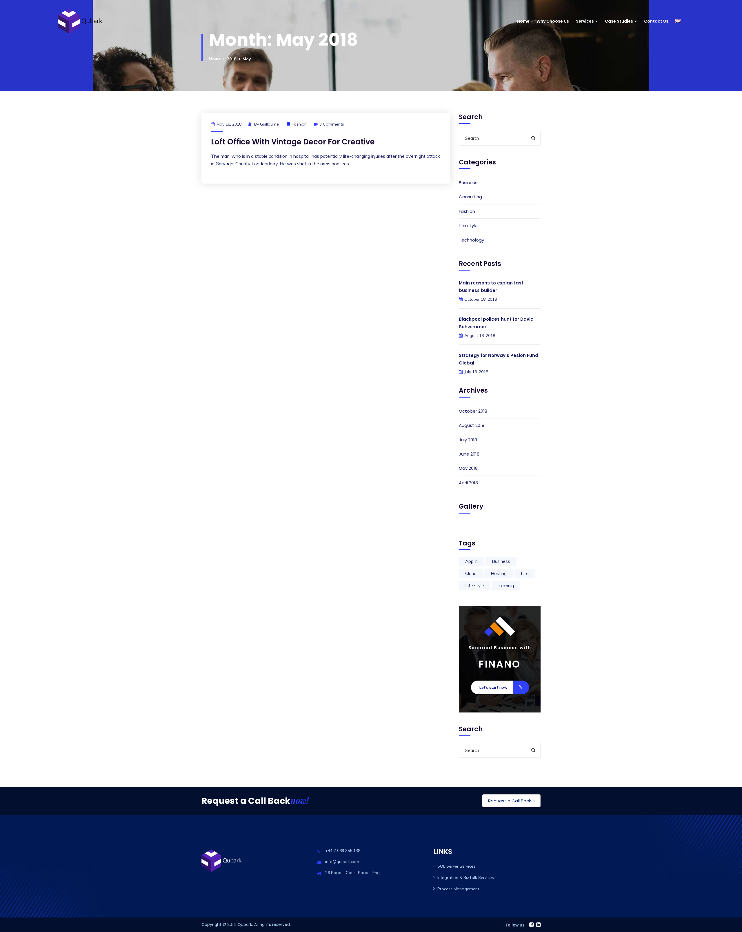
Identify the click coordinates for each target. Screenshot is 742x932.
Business (468, 182)
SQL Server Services (456, 866)
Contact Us (656, 21)
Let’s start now (493, 687)
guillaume (269, 124)
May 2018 (468, 468)
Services (585, 21)
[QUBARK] (82, 21)
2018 (231, 58)
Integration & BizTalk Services (465, 877)
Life (525, 573)
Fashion (299, 124)
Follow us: (515, 925)
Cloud (471, 573)
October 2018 (473, 411)
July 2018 (468, 440)
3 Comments (331, 124)
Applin (471, 561)
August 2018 (471, 425)
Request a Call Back (509, 801)
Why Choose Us (553, 21)
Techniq (506, 585)
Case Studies (619, 21)
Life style (468, 225)
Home (523, 21)
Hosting (499, 573)
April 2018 (468, 483)
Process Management (458, 888)
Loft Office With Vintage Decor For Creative (293, 142)
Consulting (470, 197)
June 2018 (469, 454)
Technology (471, 240)
